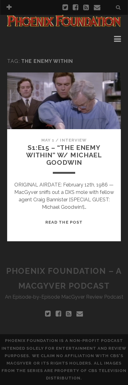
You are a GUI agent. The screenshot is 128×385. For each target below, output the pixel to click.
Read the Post (64, 222)
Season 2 (26, 46)
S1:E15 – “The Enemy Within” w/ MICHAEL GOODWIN (64, 155)
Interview (73, 140)
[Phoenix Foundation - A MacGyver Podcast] (64, 24)
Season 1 (26, 39)
